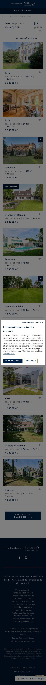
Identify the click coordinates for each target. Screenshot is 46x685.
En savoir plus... (9, 353)
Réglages (31, 361)
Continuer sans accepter (31, 322)
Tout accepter (13, 361)
